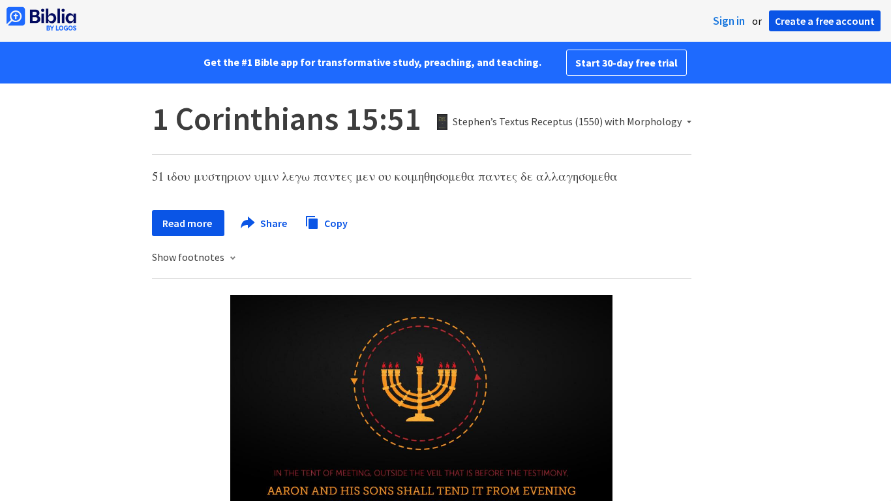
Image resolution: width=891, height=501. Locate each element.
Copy (335, 222)
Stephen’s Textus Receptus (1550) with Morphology (567, 122)
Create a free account (825, 20)
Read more (188, 223)
